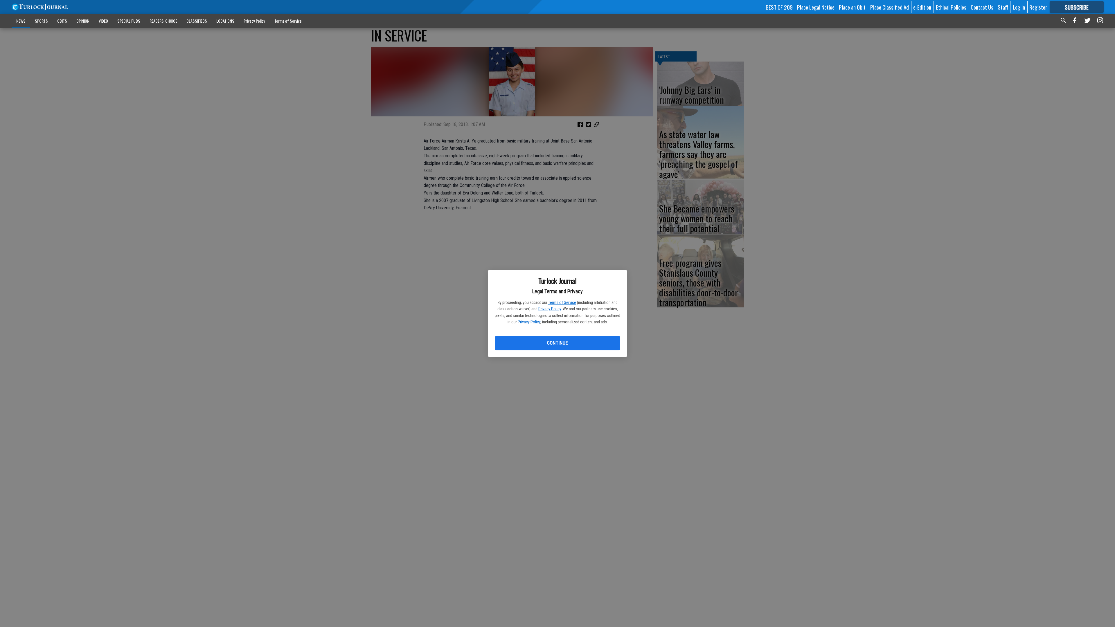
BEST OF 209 (779, 7)
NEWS (21, 21)
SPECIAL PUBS (128, 21)
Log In (1019, 7)
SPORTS (41, 21)
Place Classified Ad (889, 7)
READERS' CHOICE (163, 21)
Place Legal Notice (816, 7)
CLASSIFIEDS (196, 21)
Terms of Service (562, 302)
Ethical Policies (951, 7)
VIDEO (103, 21)
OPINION (82, 21)
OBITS (62, 21)
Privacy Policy (549, 309)
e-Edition (922, 7)
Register (1038, 7)
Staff (1003, 7)
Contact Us (982, 7)
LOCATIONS (225, 21)
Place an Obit (852, 7)
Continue (557, 343)
